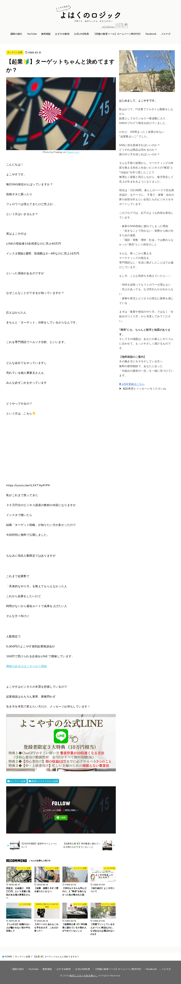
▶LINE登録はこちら (132, 384)
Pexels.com (73, 152)
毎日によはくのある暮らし (83, 975)
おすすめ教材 (62, 34)
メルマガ (166, 34)
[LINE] (61, 817)
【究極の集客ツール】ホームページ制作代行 (117, 34)
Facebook (150, 34)
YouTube (32, 34)
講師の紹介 (16, 34)
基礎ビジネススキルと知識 (44, 781)
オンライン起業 (14, 52)
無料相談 (46, 34)
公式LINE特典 (81, 34)
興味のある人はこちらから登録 (26, 666)
